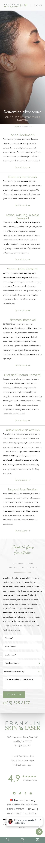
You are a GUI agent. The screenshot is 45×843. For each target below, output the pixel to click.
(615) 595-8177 (16, 702)
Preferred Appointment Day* (14, 671)
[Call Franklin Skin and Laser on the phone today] (21, 5)
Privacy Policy (14, 813)
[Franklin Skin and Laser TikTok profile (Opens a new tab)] (20, 793)
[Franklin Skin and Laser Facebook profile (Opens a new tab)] (25, 793)
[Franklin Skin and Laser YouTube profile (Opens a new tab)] (31, 793)
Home (17, 126)
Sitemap (32, 809)
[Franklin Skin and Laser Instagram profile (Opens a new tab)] (14, 793)
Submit (12, 694)
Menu (39, 5)
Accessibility (31, 813)
